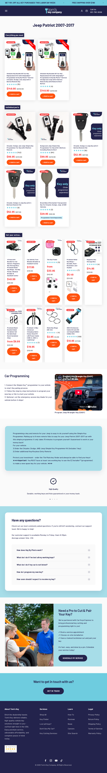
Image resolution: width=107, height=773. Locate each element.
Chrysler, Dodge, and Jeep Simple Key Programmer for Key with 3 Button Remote (20, 148)
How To (71, 714)
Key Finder (44, 719)
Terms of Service (95, 728)
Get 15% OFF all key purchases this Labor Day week (26, 3)
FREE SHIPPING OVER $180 (79, 3)
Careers (71, 728)
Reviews (71, 719)
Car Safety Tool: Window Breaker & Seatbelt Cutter (33, 261)
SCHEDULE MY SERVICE (73, 658)
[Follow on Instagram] (50, 760)
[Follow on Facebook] (45, 760)
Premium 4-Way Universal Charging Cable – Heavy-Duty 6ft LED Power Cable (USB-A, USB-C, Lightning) (33, 334)
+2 (49, 292)
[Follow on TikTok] (61, 760)
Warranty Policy (94, 733)
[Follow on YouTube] (56, 760)
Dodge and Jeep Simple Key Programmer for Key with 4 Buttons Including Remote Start (53, 148)
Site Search (73, 733)
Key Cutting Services (48, 733)
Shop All (43, 714)
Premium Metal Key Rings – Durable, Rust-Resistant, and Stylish (72, 263)
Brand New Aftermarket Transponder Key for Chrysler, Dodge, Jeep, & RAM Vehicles (53, 205)
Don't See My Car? (47, 728)
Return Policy (93, 719)
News (70, 724)
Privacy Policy (94, 714)
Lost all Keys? (45, 724)
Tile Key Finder (52, 259)
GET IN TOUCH (53, 691)
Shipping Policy (94, 724)
